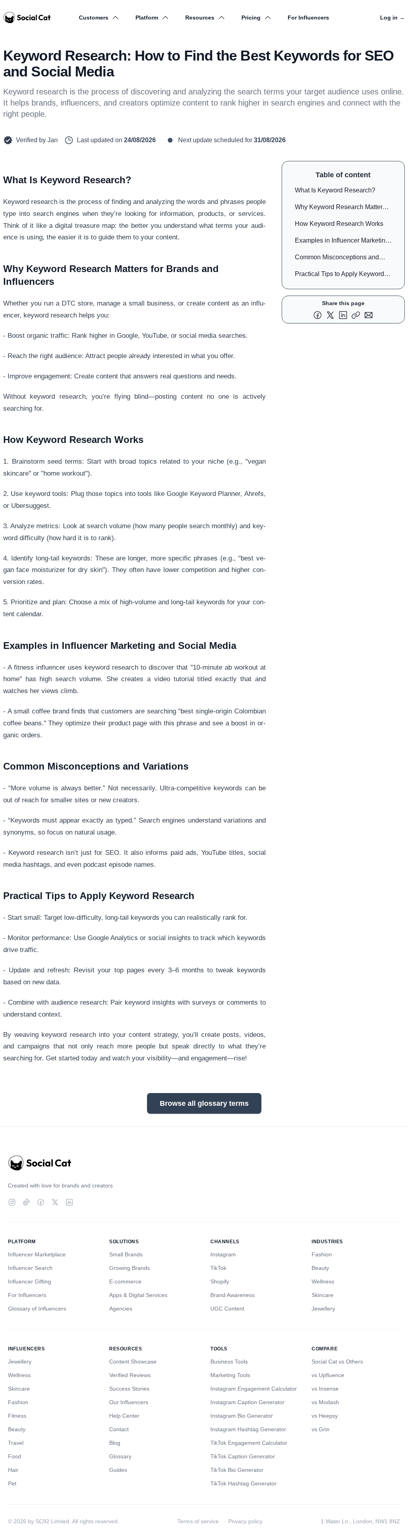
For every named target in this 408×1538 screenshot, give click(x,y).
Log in (392, 17)
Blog (114, 1443)
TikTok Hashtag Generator (243, 1483)
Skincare (322, 1295)
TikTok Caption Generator (242, 1456)
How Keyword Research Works (339, 223)
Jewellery (323, 1308)
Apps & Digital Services (138, 1295)
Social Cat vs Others (337, 1361)
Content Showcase (133, 1361)
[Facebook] (41, 1202)
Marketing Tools (230, 1375)
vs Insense (325, 1388)
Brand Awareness (232, 1295)
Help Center (124, 1416)
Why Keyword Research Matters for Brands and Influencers (340, 209)
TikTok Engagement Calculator (248, 1443)
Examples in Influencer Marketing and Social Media (342, 242)
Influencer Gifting (29, 1281)
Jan (52, 140)
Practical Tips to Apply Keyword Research (339, 275)
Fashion (322, 1254)
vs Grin (321, 1429)
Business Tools (229, 1361)
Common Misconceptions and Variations (337, 259)
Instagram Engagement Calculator (253, 1388)
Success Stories (129, 1388)
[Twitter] (55, 1202)
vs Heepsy (325, 1416)
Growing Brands (129, 1268)
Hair (13, 1470)
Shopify (219, 1281)
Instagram (223, 1254)
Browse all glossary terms (204, 1103)
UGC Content (227, 1308)
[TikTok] (26, 1202)
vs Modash (325, 1402)
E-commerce (125, 1281)
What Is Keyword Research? (335, 190)
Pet (12, 1483)
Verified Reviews (130, 1375)
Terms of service (198, 1521)
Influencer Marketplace (37, 1254)
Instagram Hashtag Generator (248, 1429)
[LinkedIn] (69, 1202)
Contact (119, 1429)
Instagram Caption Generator (247, 1402)
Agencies (120, 1308)
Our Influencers (128, 1402)
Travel (16, 1443)
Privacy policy (245, 1521)
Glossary (120, 1456)
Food (14, 1456)
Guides (118, 1470)
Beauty (320, 1268)
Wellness (323, 1281)
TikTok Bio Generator (236, 1470)
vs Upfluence (328, 1375)
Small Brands (126, 1254)
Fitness (17, 1416)
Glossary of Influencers (37, 1308)
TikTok (218, 1268)
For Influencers (308, 17)
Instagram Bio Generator (241, 1416)
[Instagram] (12, 1202)
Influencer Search (30, 1268)
